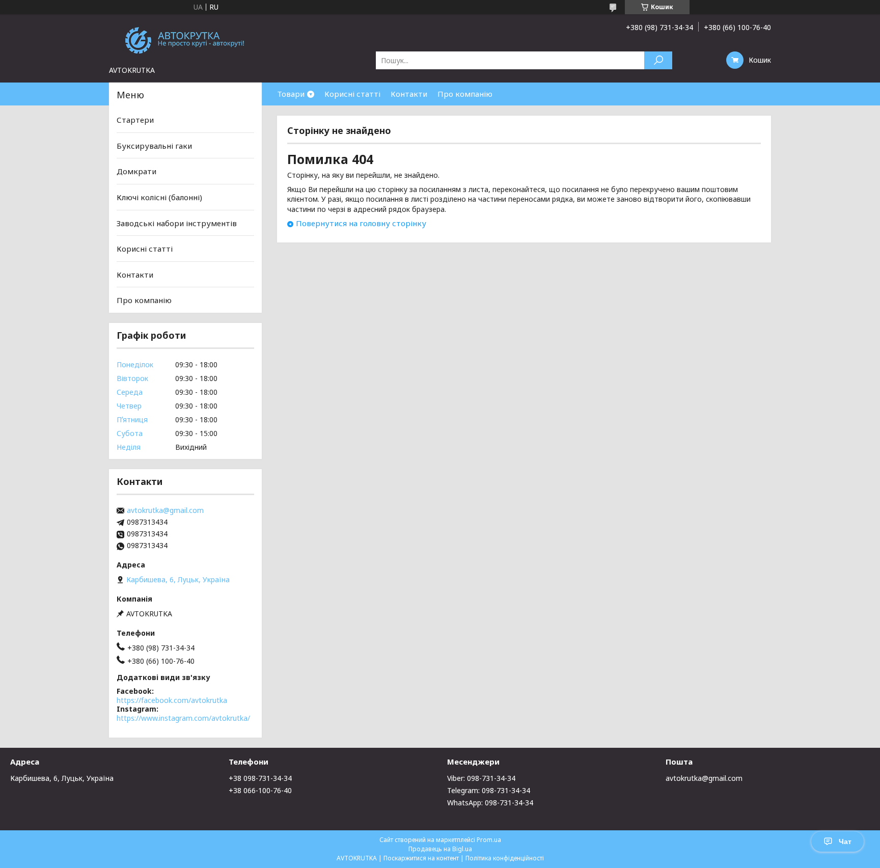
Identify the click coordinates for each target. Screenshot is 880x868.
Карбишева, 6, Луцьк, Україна (62, 778)
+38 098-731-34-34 (260, 778)
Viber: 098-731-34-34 (481, 778)
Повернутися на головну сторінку (361, 223)
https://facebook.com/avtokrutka (172, 700)
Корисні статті (352, 94)
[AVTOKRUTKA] (185, 40)
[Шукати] (658, 60)
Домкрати (136, 171)
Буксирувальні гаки (154, 146)
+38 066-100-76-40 (260, 790)
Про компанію (464, 94)
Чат (845, 841)
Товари (291, 94)
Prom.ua (489, 839)
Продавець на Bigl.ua (440, 849)
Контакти (409, 94)
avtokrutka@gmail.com (165, 510)
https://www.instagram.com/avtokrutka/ (183, 718)
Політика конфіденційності (504, 858)
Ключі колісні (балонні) (159, 197)
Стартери (135, 120)
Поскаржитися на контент (421, 858)
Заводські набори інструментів (177, 223)
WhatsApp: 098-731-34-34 (490, 802)
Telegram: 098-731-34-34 (488, 790)
